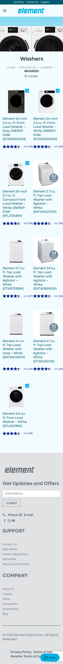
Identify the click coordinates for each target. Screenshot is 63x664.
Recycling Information (16, 564)
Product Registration (15, 554)
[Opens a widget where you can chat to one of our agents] (49, 658)
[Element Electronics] (31, 10)
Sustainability (11, 609)
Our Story (19, 2)
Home (11, 67)
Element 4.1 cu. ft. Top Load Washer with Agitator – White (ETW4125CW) (44, 351)
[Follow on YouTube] (13, 521)
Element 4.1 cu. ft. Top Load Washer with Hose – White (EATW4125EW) (14, 349)
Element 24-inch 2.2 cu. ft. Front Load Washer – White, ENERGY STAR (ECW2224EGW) (45, 129)
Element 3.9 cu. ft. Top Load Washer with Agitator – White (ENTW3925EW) (45, 278)
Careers (7, 594)
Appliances (27, 67)
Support (45, 2)
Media (6, 599)
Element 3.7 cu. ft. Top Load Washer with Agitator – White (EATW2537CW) (45, 202)
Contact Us (32, 2)
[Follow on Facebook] (4, 521)
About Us (8, 589)
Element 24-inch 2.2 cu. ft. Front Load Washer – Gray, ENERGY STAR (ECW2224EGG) (15, 129)
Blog (5, 614)
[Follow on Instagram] (9, 521)
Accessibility (10, 604)
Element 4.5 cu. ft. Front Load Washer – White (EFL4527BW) (15, 420)
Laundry (46, 67)
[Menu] (5, 10)
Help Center (10, 549)
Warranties (9, 559)
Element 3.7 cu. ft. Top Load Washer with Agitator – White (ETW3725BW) (14, 278)
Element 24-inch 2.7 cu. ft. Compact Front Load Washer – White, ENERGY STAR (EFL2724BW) (15, 204)
